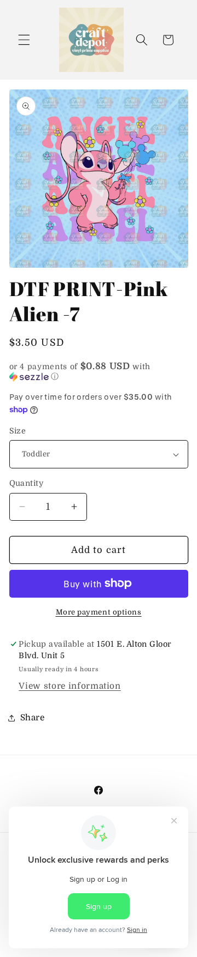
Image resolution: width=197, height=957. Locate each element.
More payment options (99, 612)
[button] (24, 40)
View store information (70, 686)
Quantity (26, 483)
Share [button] (32, 718)
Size (17, 430)
